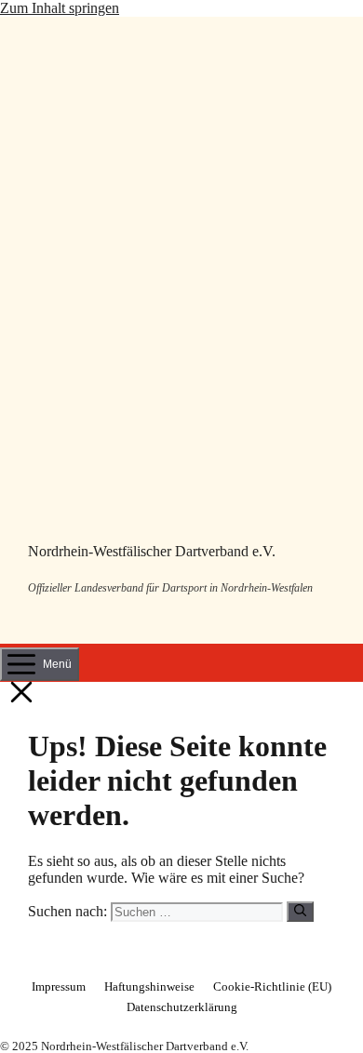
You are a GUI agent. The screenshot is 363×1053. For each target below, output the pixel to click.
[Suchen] (300, 911)
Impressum (59, 986)
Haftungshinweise (149, 986)
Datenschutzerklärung (182, 1007)
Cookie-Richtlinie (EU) (272, 986)
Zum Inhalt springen (59, 8)
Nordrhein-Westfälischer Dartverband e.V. (152, 551)
